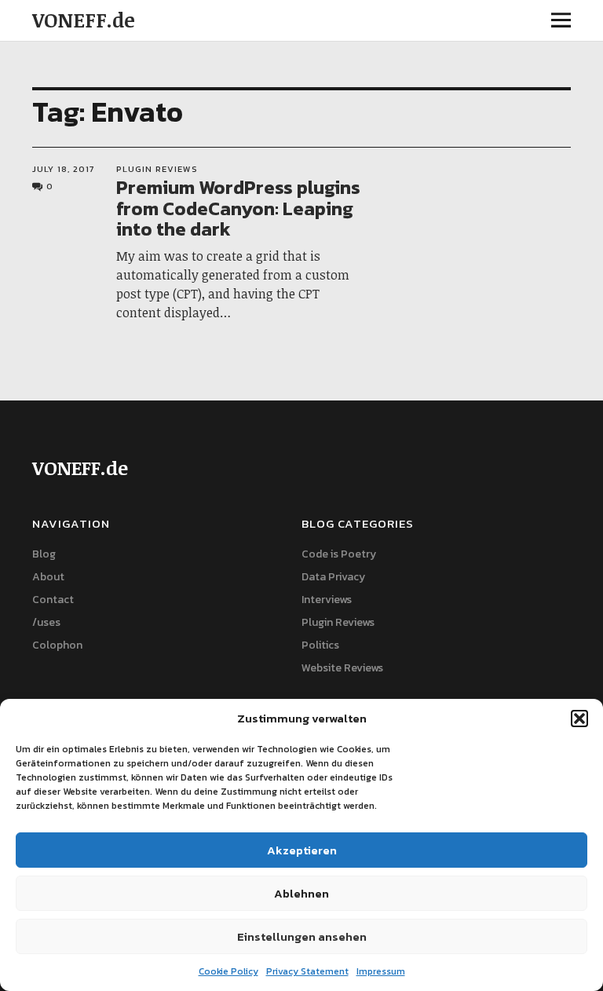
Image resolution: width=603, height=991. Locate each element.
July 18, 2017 (63, 169)
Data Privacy (333, 577)
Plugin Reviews (157, 169)
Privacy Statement (307, 971)
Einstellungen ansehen (302, 936)
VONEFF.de (83, 19)
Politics (320, 645)
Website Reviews (342, 668)
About (48, 577)
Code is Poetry (339, 554)
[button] (579, 718)
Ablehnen (301, 893)
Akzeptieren (302, 850)
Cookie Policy (228, 971)
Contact (53, 599)
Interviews (327, 599)
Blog (44, 554)
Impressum (380, 971)
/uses (46, 622)
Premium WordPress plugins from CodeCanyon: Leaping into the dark (238, 208)
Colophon (57, 645)
